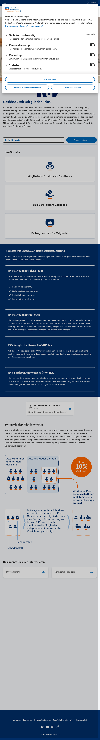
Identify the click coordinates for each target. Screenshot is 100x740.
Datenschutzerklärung (15, 26)
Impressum (35, 26)
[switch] (92, 44)
